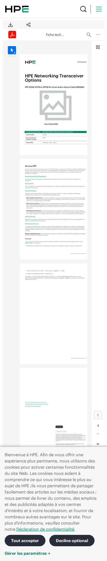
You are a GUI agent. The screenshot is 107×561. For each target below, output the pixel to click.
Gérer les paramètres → (27, 553)
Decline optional (72, 540)
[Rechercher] (83, 9)
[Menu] (99, 9)
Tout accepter (25, 540)
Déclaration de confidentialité (45, 529)
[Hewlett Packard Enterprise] (17, 9)
